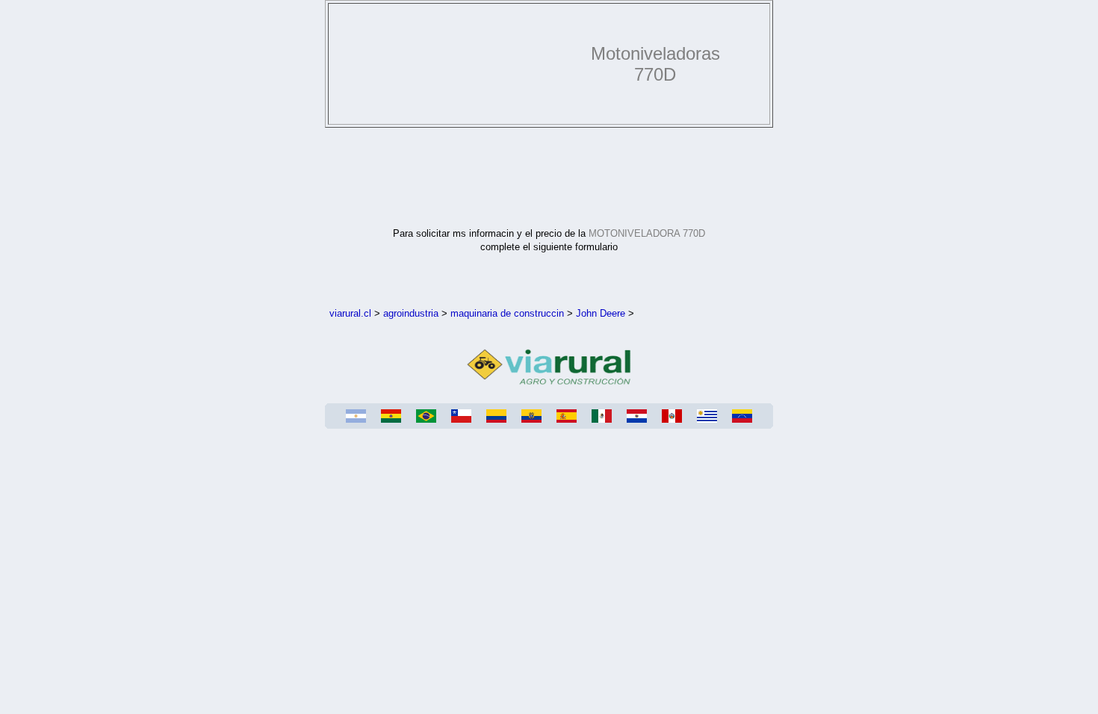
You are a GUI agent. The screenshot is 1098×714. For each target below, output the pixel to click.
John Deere (600, 313)
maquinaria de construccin (507, 313)
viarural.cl (350, 313)
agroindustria (410, 313)
